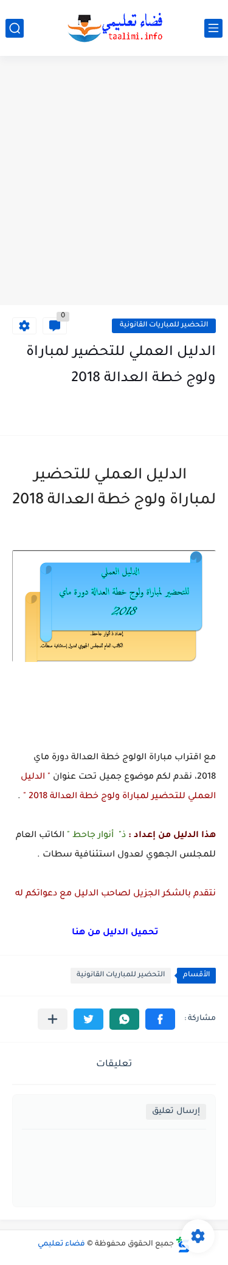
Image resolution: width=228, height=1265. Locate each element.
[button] (160, 1019)
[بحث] (14, 28)
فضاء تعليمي (61, 1244)
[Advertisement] (114, 182)
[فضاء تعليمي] (114, 28)
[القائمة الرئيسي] (213, 28)
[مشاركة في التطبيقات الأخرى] (52, 1019)
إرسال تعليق (176, 1111)
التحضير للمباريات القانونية (164, 325)
